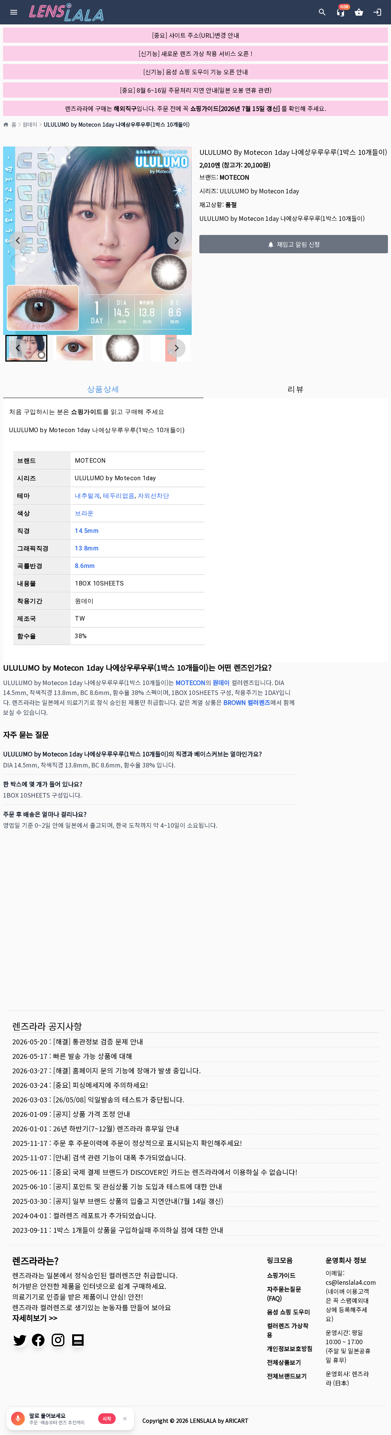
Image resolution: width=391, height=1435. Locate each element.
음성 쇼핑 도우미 (288, 1311)
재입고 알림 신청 (297, 244)
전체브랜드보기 (287, 1375)
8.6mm (85, 565)
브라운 (84, 513)
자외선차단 (154, 495)
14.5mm (87, 530)
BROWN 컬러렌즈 (246, 702)
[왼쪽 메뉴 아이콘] (14, 12)
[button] (74, 348)
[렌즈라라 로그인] (377, 12)
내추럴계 (87, 495)
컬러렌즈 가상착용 (288, 1330)
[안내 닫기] (124, 1418)
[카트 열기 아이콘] (359, 12)
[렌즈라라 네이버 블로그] (78, 1340)
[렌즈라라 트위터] (19, 1340)
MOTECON (234, 177)
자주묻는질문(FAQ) (284, 1293)
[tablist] (195, 389)
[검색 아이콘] (322, 12)
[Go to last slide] (18, 241)
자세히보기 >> (34, 1317)
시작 (107, 1418)
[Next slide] (176, 241)
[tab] (103, 389)
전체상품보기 (284, 1362)
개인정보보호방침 (290, 1348)
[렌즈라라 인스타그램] (58, 1340)
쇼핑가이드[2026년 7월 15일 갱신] (235, 108)
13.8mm (87, 548)
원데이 (30, 124)
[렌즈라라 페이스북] (38, 1340)
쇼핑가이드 (87, 411)
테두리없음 (119, 495)
